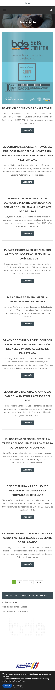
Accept (7, 686)
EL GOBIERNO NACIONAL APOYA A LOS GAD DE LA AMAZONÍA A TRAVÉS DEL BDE (27, 396)
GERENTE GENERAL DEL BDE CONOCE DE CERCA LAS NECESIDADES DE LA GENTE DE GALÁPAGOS (27, 538)
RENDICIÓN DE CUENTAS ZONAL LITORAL (27, 108)
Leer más (27, 130)
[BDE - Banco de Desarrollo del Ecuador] (27, 3)
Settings (19, 686)
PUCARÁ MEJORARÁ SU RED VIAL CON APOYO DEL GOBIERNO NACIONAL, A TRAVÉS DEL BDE (27, 254)
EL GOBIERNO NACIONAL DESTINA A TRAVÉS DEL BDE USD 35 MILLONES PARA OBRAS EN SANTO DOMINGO (27, 443)
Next (39, 582)
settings (21, 681)
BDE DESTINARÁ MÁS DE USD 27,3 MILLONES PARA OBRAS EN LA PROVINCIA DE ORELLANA (27, 490)
